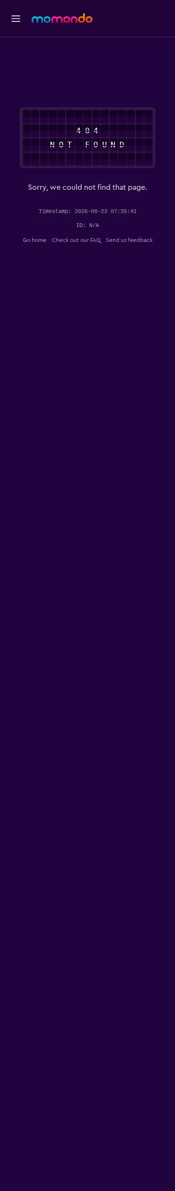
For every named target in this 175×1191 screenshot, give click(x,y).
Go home (34, 240)
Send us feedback (129, 240)
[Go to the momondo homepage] (62, 18)
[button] (16, 18)
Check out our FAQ (76, 240)
